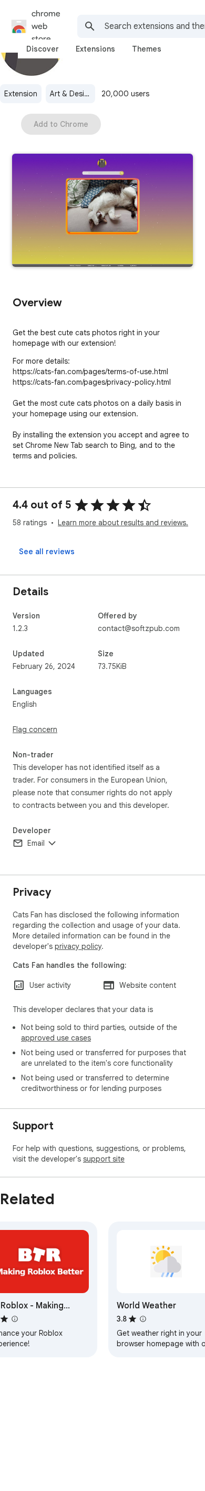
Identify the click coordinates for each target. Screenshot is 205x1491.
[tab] (42, 48)
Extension (20, 93)
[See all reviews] (47, 551)
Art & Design (71, 93)
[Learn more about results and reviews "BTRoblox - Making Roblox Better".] (14, 1319)
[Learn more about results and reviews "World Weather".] (143, 1319)
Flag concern (35, 729)
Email (36, 843)
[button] (102, 211)
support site (104, 1159)
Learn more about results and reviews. (123, 522)
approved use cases (56, 1038)
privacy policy (78, 946)
